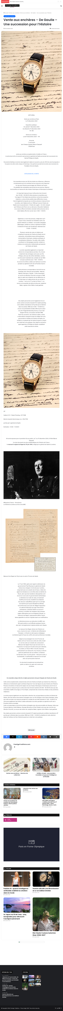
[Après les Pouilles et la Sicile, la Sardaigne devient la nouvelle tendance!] (31, 980)
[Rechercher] (61, 6)
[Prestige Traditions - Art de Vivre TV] (12, 5)
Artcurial (31, 730)
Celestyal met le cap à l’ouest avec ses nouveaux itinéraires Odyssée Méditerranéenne (31, 1)
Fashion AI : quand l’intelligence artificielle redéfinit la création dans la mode (16, 890)
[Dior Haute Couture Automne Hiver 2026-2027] (46, 914)
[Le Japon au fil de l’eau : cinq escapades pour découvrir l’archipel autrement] (17, 905)
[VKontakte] (44, 736)
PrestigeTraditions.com (22, 744)
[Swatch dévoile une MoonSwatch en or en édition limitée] (46, 879)
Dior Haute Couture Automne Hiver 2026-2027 (44, 934)
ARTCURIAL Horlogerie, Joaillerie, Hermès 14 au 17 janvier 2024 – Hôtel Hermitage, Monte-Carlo (49, 803)
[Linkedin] (19, 736)
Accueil (6, 12)
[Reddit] (37, 736)
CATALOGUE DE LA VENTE (31, 173)
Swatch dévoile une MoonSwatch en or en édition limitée (46, 889)
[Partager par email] (50, 736)
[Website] (14, 747)
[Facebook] (6, 736)
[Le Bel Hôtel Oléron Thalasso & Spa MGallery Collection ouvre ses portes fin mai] (38, 984)
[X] (13, 736)
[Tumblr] (25, 736)
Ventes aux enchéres (14, 12)
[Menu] (2, 6)
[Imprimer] (56, 736)
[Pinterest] (31, 736)
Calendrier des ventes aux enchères (30, 789)
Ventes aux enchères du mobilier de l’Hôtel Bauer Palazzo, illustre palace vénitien (10, 803)
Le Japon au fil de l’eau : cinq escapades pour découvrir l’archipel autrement (15, 916)
